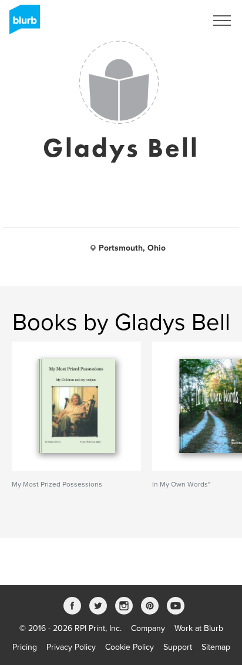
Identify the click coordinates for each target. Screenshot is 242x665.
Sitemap (215, 647)
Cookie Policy (129, 647)
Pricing (24, 647)
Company (148, 628)
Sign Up (176, 20)
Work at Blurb (198, 628)
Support (177, 647)
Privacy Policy (71, 647)
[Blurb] (21, 23)
